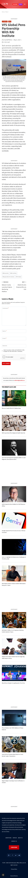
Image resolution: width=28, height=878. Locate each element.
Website (4, 345)
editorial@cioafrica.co (19, 380)
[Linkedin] (8, 855)
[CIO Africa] (5, 4)
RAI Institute (13, 273)
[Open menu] (24, 4)
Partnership (5, 273)
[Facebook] (12, 855)
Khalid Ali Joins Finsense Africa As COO (21, 285)
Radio (20, 4)
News (9, 21)
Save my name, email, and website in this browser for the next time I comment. (14, 350)
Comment (5, 308)
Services (15, 837)
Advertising (8, 837)
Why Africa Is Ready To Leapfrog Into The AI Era (13, 683)
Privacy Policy (14, 869)
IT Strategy (4, 21)
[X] (15, 855)
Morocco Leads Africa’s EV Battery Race (11, 408)
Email (4, 338)
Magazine (15, 4)
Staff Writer (9, 40)
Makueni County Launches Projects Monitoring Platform (7, 286)
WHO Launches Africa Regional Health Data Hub (13, 433)
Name (4, 331)
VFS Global (18, 276)
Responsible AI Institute (8, 276)
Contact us (14, 841)
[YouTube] (19, 855)
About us (20, 837)
